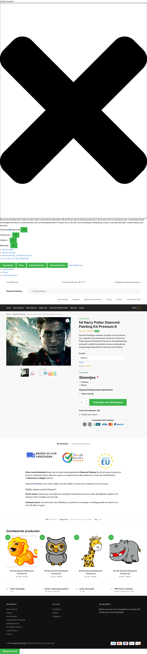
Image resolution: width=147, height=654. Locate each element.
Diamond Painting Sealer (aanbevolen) (96, 390)
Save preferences (57, 265)
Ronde (83, 385)
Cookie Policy (8, 269)
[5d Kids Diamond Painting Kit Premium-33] (21, 551)
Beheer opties (8, 250)
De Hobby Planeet (13, 627)
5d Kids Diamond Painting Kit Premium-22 (90, 572)
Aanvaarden (8, 265)
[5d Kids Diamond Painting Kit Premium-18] (125, 551)
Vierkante (84, 382)
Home (8, 314)
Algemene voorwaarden (93, 299)
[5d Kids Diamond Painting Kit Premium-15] (56, 551)
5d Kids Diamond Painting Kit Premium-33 (22, 572)
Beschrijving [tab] (62, 444)
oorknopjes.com (12, 623)
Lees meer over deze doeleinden (15, 258)
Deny (21, 265)
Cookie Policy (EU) (133, 299)
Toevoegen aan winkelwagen (108, 402)
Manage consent (10, 651)
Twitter (55, 613)
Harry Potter (87, 519)
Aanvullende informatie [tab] (80, 444)
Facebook (57, 609)
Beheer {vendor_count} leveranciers (16, 255)
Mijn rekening (63, 299)
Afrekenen (76, 299)
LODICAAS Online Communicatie (40, 643)
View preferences (36, 265)
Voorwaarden (11, 616)
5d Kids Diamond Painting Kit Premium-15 (56, 572)
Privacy (5, 272)
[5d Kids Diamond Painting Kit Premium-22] (90, 551)
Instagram (57, 616)
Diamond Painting (14, 291)
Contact (119, 299)
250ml (88, 394)
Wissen (81, 362)
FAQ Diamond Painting (15, 620)
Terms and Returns (10, 275)
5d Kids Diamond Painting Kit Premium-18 (125, 572)
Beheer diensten (9, 253)
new (100, 519)
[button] (73, 110)
